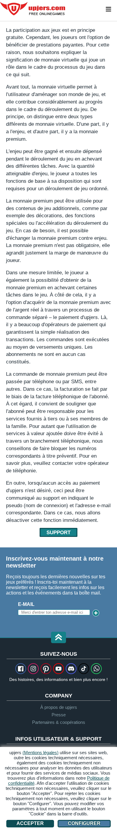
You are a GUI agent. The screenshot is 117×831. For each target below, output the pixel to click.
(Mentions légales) (40, 752)
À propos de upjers (58, 707)
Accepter (30, 823)
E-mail (26, 604)
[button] (58, 638)
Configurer (84, 823)
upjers (33, 8)
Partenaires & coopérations (58, 722)
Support (58, 532)
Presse (59, 714)
